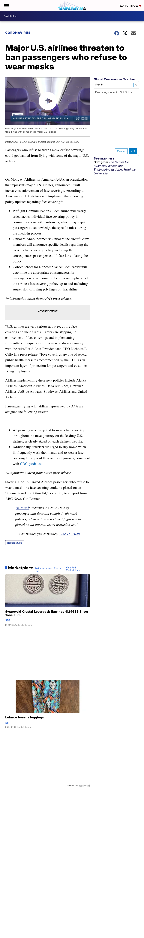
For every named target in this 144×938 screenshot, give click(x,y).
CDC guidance (30, 463)
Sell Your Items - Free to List (48, 570)
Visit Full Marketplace (73, 569)
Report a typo (14, 542)
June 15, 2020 (69, 533)
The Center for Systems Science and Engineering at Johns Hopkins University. (115, 167)
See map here (104, 158)
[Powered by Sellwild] (84, 785)
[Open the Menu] (6, 5)
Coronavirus (18, 33)
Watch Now (129, 5)
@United (22, 507)
